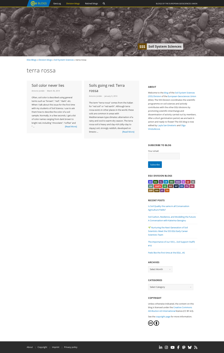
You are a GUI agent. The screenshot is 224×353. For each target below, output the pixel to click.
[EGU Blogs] (39, 6)
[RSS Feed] (195, 347)
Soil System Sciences (64, 59)
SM (191, 186)
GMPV (158, 186)
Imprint (55, 347)
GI (193, 181)
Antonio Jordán (38, 91)
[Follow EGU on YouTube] (173, 347)
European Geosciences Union (183, 3)
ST (162, 190)
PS (186, 186)
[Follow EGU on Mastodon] (183, 347)
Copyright (42, 347)
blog (166, 92)
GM (151, 186)
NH (170, 186)
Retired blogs (91, 3)
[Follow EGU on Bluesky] (190, 347)
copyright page (163, 316)
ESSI (178, 181)
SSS (157, 190)
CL (161, 181)
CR (165, 181)
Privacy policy (70, 347)
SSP (151, 190)
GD (188, 181)
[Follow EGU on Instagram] (166, 347)
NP (176, 186)
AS (150, 181)
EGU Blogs (32, 59)
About (30, 347)
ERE (171, 181)
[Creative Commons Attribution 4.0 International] (150, 324)
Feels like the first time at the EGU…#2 (166, 252)
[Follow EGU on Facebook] (178, 347)
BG (155, 181)
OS (181, 186)
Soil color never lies (48, 85)
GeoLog (57, 3)
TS (167, 190)
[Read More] (71, 126)
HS (164, 186)
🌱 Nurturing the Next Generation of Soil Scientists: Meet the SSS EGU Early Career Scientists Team (168, 231)
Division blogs (73, 3)
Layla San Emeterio (167, 125)
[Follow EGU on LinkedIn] (160, 347)
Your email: (153, 150)
